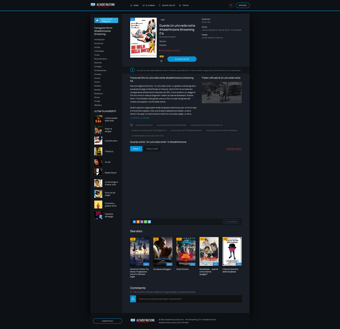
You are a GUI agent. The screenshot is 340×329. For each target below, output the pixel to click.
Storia (97, 97)
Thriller (97, 101)
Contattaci (107, 321)
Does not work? (234, 149)
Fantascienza (100, 70)
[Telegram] (149, 221)
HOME (136, 5)
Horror (97, 82)
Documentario (100, 58)
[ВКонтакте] (134, 221)
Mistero (97, 85)
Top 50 (185, 5)
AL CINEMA (150, 5)
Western (98, 105)
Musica (97, 89)
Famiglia (97, 66)
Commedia (99, 51)
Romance (98, 93)
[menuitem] (106, 39)
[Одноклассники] (138, 221)
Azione (97, 47)
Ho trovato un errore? (171, 50)
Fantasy (97, 74)
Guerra (97, 78)
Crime (96, 55)
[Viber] (141, 221)
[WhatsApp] (145, 221)
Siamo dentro (107, 20)
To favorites (232, 222)
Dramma (98, 62)
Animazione (99, 39)
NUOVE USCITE (168, 5)
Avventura (98, 43)
